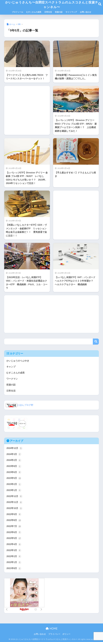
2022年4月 (13, 544)
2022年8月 (13, 520)
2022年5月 (13, 538)
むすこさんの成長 (33, 12)
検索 (96, 342)
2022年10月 (13, 508)
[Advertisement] (27, 110)
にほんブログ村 (25, 405)
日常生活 (48, 12)
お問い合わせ (85, 12)
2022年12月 (13, 496)
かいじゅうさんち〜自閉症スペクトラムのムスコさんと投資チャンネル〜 (51, 4)
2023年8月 (13, 466)
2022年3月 (13, 550)
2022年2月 (13, 556)
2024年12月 (13, 448)
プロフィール (17, 12)
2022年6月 (13, 532)
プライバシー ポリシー (59, 634)
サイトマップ (71, 12)
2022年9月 (13, 514)
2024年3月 (13, 454)
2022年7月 (13, 526)
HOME (53, 628)
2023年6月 (13, 472)
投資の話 (58, 12)
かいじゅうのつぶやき (17, 361)
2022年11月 (13, 502)
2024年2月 (13, 460)
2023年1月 (13, 490)
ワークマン (12, 379)
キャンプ (11, 366)
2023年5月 (13, 478)
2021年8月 (13, 568)
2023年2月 (13, 484)
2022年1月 (13, 562)
